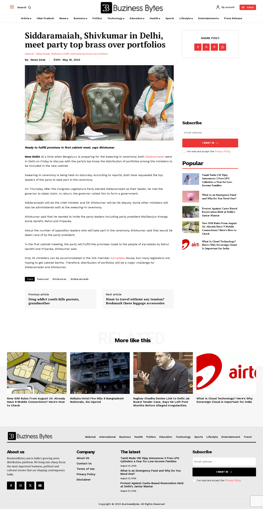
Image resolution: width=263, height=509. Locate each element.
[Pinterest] (214, 47)
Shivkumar (59, 279)
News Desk (38, 59)
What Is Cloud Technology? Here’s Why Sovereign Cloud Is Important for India (219, 245)
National (29, 53)
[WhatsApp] (222, 47)
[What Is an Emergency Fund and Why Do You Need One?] (190, 196)
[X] (206, 47)
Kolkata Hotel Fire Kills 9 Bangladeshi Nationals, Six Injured (97, 400)
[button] (24, 7)
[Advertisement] (210, 86)
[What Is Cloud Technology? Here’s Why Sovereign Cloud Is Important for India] (190, 245)
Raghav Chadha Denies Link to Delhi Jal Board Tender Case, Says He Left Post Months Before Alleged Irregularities (161, 402)
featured (42, 279)
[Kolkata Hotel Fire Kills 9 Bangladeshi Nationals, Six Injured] (100, 373)
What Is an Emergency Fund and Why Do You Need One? (219, 196)
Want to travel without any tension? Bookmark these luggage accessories (135, 301)
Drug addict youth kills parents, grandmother (53, 301)
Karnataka (118, 258)
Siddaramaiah (154, 156)
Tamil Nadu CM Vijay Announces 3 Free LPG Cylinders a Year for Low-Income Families (217, 180)
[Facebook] (197, 47)
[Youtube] (40, 485)
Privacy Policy (222, 151)
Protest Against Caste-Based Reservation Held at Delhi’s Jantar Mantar (219, 212)
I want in (208, 142)
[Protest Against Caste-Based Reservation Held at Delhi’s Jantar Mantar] (190, 212)
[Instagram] (21, 485)
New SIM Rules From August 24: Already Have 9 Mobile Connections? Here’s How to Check (219, 228)
